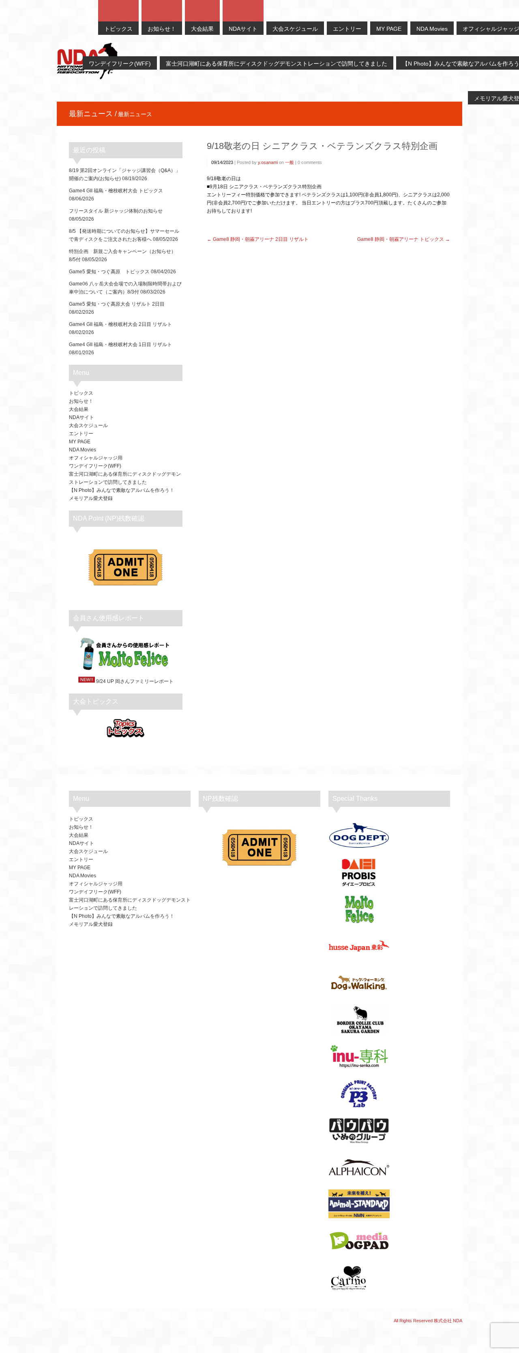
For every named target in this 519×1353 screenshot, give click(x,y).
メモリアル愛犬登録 (91, 498)
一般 (289, 162)
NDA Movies (82, 450)
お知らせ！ (81, 401)
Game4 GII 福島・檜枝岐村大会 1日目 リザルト (120, 344)
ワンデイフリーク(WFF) (95, 466)
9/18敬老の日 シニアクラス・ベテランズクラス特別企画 (322, 146)
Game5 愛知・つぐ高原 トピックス (109, 271)
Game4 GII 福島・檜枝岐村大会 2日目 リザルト (120, 324)
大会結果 (78, 409)
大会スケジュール (88, 425)
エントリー (81, 433)
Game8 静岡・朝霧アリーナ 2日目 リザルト (261, 239)
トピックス (81, 393)
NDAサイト (81, 417)
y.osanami (268, 162)
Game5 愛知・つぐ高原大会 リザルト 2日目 (117, 304)
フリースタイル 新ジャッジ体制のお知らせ (116, 211)
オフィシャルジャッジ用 (95, 458)
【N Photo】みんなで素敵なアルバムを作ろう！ (121, 490)
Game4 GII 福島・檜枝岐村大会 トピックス (116, 191)
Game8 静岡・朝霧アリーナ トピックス (400, 239)
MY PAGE (79, 442)
